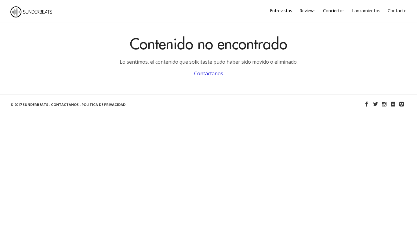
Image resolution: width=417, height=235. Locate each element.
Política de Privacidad (103, 104)
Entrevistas (281, 10)
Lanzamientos (366, 10)
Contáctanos (208, 73)
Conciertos (334, 10)
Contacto (397, 10)
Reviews (307, 10)
